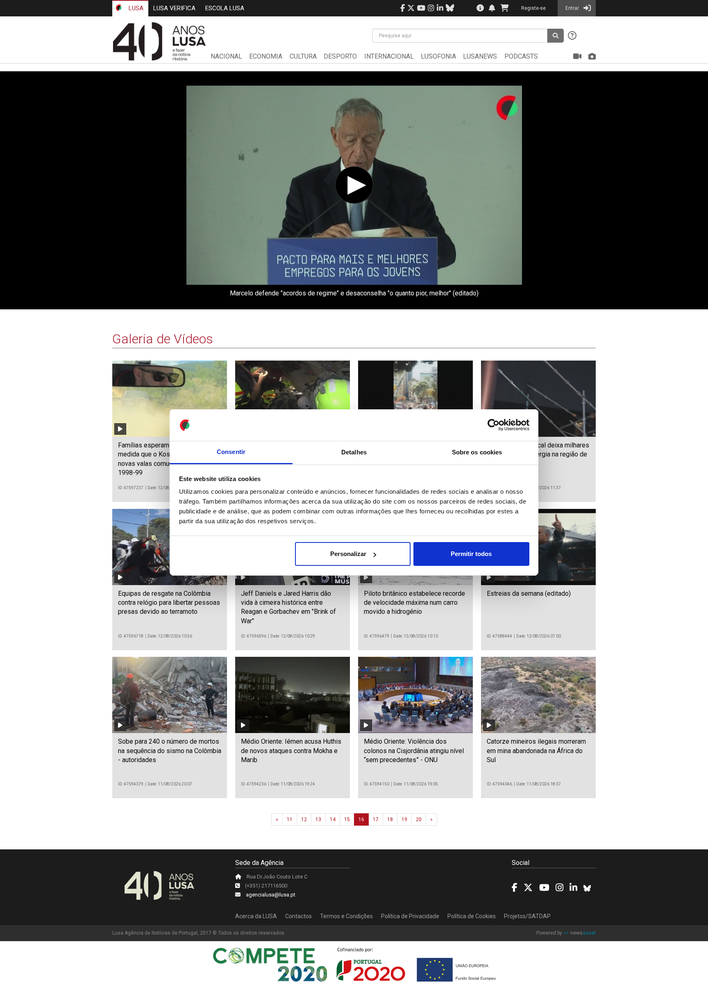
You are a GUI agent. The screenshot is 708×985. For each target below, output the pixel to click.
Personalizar (348, 553)
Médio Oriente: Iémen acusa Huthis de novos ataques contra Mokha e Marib (291, 751)
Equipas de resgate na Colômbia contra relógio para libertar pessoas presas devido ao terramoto (169, 603)
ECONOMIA (265, 56)
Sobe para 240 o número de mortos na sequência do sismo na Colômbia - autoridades (169, 751)
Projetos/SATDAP (527, 916)
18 (390, 819)
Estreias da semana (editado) (529, 593)
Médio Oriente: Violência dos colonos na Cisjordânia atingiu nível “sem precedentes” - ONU (414, 751)
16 (361, 819)
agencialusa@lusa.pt (270, 895)
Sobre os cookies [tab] (477, 452)
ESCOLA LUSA (224, 8)
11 (290, 819)
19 (404, 819)
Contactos (298, 916)
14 (333, 819)
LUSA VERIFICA (174, 8)
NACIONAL (226, 56)
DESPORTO (340, 56)
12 (304, 819)
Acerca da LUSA (256, 916)
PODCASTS (521, 56)
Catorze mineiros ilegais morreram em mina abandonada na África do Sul (536, 751)
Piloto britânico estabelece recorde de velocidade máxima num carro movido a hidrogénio (414, 603)
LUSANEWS (480, 56)
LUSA (135, 8)
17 (376, 819)
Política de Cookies (471, 916)
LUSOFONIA (438, 56)
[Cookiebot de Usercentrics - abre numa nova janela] (493, 425)
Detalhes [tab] (354, 452)
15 (347, 819)
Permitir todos (471, 553)
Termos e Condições (346, 916)
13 (318, 819)
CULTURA (303, 56)
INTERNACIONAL (389, 56)
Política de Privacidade (410, 916)
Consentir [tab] (231, 452)
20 (419, 819)
